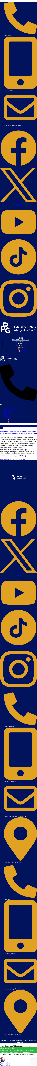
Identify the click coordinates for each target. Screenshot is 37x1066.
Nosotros (20, 342)
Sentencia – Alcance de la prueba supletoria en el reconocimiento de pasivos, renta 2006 (18, 432)
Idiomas (20, 347)
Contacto (20, 345)
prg (15, 459)
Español (23, 349)
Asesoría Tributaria (7, 426)
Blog (20, 343)
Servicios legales (20, 340)
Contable (17, 426)
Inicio (20, 338)
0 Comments (22, 459)
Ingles (23, 351)
